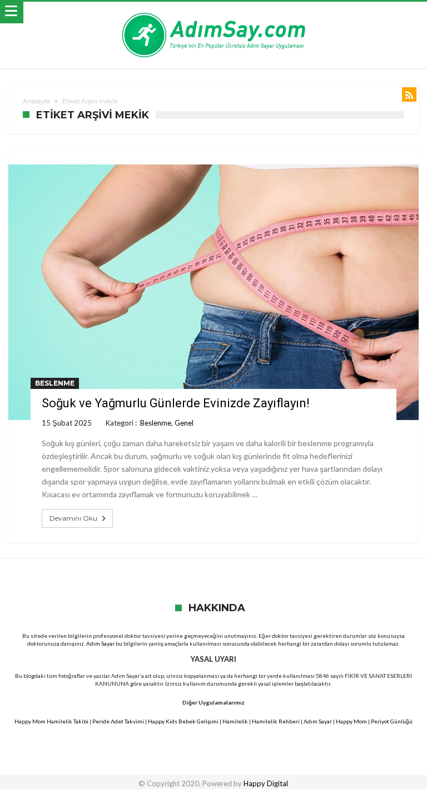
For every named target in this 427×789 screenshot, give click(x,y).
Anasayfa (36, 101)
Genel (184, 422)
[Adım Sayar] (213, 12)
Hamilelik (235, 721)
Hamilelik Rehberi (276, 721)
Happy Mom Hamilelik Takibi (51, 721)
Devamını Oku (73, 518)
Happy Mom (351, 721)
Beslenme (55, 383)
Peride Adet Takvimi (118, 721)
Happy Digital (266, 783)
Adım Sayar (100, 643)
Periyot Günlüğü (392, 721)
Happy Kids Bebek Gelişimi (183, 721)
